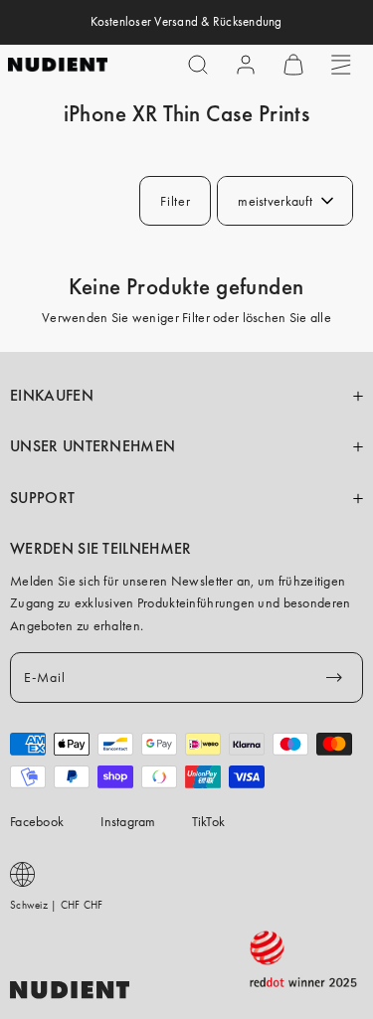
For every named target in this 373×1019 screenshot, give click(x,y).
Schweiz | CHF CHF (56, 905)
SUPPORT (42, 498)
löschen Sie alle (287, 317)
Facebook (37, 821)
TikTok (209, 821)
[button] (198, 65)
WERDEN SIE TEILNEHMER (101, 549)
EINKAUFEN (51, 396)
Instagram (128, 821)
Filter (175, 201)
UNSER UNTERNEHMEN (92, 446)
